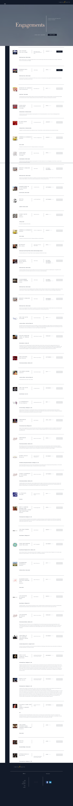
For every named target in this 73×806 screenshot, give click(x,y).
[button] (5, 4)
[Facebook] (47, 782)
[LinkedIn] (50, 782)
